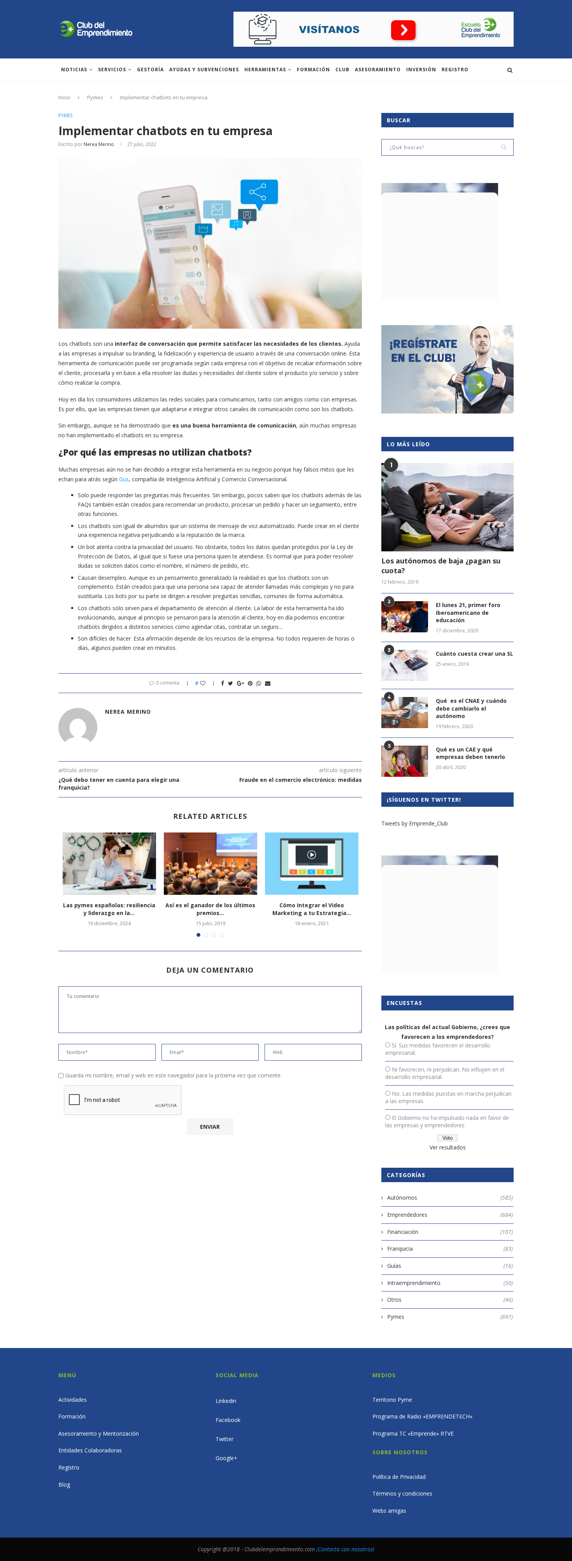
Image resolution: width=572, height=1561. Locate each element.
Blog (64, 1484)
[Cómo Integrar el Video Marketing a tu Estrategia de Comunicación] (311, 863)
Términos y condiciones (402, 1493)
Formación (313, 69)
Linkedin (226, 1400)
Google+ (226, 1458)
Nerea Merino (99, 144)
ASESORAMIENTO (378, 69)
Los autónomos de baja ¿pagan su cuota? (440, 565)
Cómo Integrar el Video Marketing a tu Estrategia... (311, 909)
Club (342, 69)
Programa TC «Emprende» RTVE (413, 1433)
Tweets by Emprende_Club (414, 823)
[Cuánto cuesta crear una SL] (404, 665)
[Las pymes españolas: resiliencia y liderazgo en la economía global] (109, 863)
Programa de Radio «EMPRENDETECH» (422, 1416)
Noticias (74, 69)
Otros (450, 1299)
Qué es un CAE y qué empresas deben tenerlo (470, 753)
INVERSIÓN (421, 69)
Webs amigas (389, 1510)
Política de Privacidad (399, 1476)
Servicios (112, 69)
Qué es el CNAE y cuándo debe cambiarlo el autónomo (471, 708)
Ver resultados (448, 1147)
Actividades (72, 1399)
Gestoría (150, 69)
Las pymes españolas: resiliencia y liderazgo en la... (109, 909)
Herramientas (265, 69)
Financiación (450, 1231)
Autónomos (450, 1197)
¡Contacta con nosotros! (345, 1549)
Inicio (64, 97)
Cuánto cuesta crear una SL (474, 653)
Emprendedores (450, 1214)
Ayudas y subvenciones (204, 69)
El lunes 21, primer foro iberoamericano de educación (468, 612)
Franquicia (450, 1248)
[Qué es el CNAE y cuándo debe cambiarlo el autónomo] (404, 712)
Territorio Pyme (392, 1399)
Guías (450, 1265)
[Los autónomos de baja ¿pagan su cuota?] (447, 507)
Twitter (224, 1439)
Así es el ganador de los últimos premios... (210, 909)
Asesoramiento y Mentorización (98, 1433)
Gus (124, 479)
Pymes (95, 97)
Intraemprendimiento (450, 1282)
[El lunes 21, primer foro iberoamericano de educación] (404, 616)
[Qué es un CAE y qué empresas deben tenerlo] (404, 761)
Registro (455, 69)
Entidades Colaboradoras (90, 1450)
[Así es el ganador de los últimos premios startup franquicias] (210, 863)
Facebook (228, 1420)
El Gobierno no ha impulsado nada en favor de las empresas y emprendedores (447, 1121)
